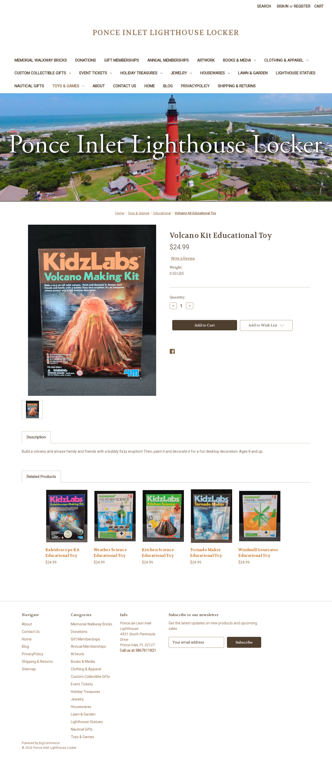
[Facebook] (172, 351)
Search (264, 6)
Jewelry (179, 73)
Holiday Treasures (138, 73)
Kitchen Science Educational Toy (158, 552)
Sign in (282, 6)
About (99, 86)
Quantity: (177, 297)
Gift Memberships (121, 60)
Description (36, 437)
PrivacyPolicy (195, 86)
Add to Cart (67, 520)
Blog (168, 86)
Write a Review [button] (183, 258)
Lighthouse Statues (295, 73)
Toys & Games (65, 86)
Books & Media (237, 60)
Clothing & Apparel (283, 60)
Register (302, 6)
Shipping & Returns (237, 86)
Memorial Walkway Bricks (41, 60)
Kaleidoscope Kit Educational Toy (62, 552)
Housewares (212, 73)
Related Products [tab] (41, 476)
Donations (85, 60)
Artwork (206, 60)
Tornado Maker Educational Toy (206, 552)
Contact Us (124, 86)
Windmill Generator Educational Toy (258, 552)
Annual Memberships (168, 60)
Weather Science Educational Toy (110, 552)
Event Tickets (93, 73)
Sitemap (29, 669)
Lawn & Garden (253, 73)
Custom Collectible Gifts (40, 73)
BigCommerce (49, 743)
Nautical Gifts (29, 86)
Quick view (67, 511)
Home (149, 86)
